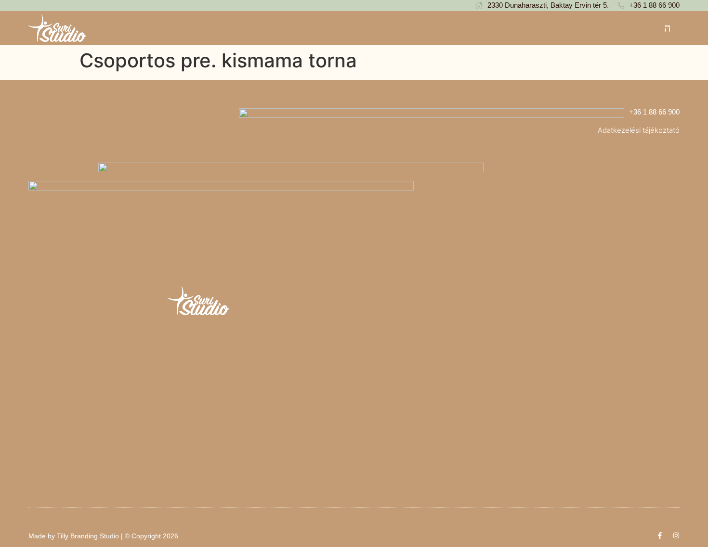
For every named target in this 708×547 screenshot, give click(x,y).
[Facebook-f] (659, 535)
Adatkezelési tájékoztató (639, 130)
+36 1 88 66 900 (654, 112)
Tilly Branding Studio (88, 536)
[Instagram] (676, 535)
